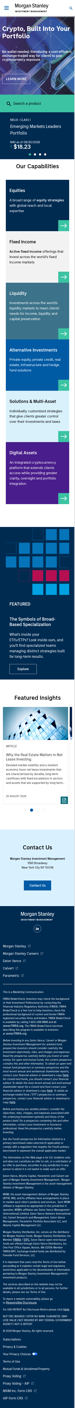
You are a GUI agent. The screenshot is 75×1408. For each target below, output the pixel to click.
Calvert (8, 968)
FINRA (17, 1239)
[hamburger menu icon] (6, 8)
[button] (31, 810)
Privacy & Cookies (15, 1347)
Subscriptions (12, 1339)
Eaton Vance (12, 961)
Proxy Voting (12, 1376)
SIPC (26, 1239)
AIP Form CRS (13, 1398)
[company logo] (31, 8)
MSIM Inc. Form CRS (17, 1391)
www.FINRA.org (16, 1033)
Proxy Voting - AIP (16, 1383)
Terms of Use (11, 1361)
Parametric (11, 976)
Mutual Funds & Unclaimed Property (26, 1369)
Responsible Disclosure (21, 1302)
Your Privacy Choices (17, 1354)
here (65, 1075)
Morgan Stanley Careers (21, 954)
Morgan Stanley (14, 946)
